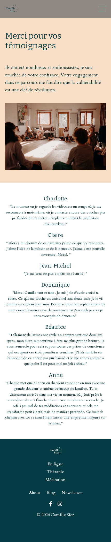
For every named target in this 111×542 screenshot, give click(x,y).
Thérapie (55, 472)
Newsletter (72, 492)
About (34, 492)
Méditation (55, 480)
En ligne (56, 464)
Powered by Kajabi (55, 528)
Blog (51, 492)
